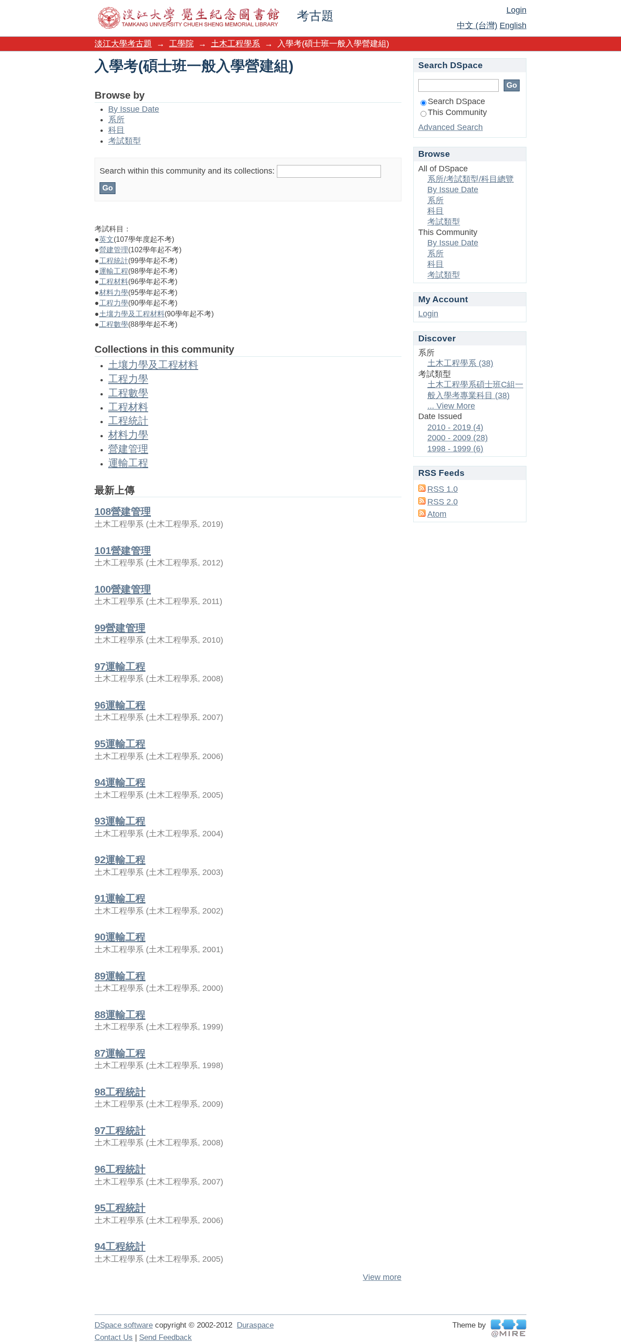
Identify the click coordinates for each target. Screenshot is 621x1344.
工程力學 (113, 303)
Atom (436, 514)
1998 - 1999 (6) (455, 448)
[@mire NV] (508, 1328)
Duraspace (255, 1325)
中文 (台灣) (477, 25)
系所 (116, 119)
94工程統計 (120, 1246)
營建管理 (113, 250)
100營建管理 (123, 589)
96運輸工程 (120, 705)
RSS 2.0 (442, 501)
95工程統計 (120, 1208)
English (513, 25)
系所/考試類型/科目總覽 (470, 179)
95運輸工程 (120, 743)
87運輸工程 (120, 1053)
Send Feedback (165, 1337)
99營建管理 (120, 628)
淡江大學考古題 (123, 43)
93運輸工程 (120, 821)
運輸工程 (113, 271)
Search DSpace (456, 101)
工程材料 (113, 281)
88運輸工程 (120, 1014)
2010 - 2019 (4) (455, 427)
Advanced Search (450, 127)
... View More (451, 405)
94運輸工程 (120, 782)
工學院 (181, 43)
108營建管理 (123, 511)
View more (382, 1277)
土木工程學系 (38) (460, 363)
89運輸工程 (120, 976)
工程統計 (113, 261)
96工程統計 (120, 1169)
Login (516, 10)
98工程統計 (120, 1092)
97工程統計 (120, 1130)
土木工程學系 (235, 43)
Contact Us (114, 1337)
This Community (457, 112)
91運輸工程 (120, 898)
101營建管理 (123, 550)
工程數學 (113, 324)
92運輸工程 (120, 859)
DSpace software (124, 1325)
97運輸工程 (120, 666)
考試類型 (124, 140)
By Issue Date (133, 109)
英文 (106, 239)
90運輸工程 (120, 937)
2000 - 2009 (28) (457, 437)
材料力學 (113, 292)
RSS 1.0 (442, 489)
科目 (116, 130)
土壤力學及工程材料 (132, 314)
